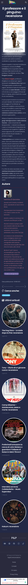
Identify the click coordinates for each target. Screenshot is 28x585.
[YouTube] (5, 543)
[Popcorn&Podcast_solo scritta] (12, 2)
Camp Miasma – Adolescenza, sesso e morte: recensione (11, 407)
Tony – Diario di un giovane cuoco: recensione (13, 368)
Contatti (14, 566)
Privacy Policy (14, 574)
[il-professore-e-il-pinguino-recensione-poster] (14, 36)
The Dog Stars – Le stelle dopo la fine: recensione (12, 331)
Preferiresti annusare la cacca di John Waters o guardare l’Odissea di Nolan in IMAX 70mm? (12, 448)
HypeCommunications (14, 557)
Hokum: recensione (10, 526)
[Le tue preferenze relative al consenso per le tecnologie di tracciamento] (25, 582)
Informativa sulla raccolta (9, 583)
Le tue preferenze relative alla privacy (15, 579)
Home (14, 562)
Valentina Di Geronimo (12, 199)
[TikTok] (23, 543)
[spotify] (9, 543)
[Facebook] (14, 543)
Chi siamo (14, 570)
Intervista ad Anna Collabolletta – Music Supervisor (11, 489)
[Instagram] (18, 543)
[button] (2, 2)
